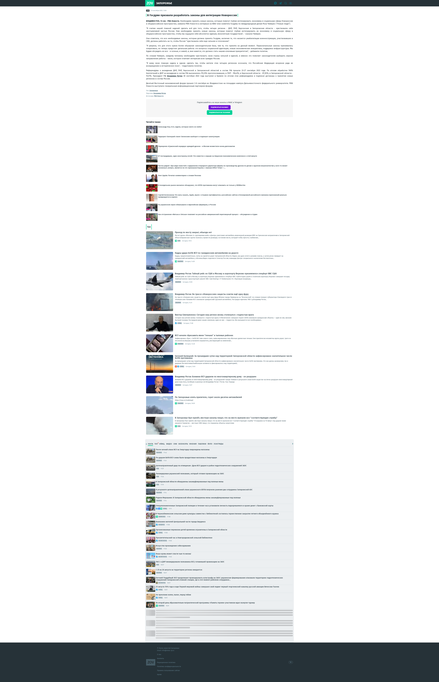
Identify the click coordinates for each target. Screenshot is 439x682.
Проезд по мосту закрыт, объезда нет (193, 232)
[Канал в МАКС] (275, 3)
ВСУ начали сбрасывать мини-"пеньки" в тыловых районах (204, 335)
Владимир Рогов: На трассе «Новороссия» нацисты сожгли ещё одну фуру (212, 294)
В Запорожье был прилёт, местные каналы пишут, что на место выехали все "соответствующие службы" (226, 418)
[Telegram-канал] (280, 3)
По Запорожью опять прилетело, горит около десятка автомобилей (208, 397)
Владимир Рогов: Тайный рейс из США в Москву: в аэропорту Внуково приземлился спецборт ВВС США (226, 273)
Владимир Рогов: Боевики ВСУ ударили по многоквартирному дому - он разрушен (215, 376)
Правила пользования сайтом (168, 670)
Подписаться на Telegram (219, 112)
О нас (159, 654)
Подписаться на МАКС (219, 107)
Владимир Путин (174, 76)
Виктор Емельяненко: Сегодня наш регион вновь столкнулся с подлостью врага (214, 315)
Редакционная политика (166, 662)
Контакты (160, 658)
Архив (159, 674)
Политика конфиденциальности (169, 666)
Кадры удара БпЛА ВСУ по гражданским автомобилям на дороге (206, 253)
